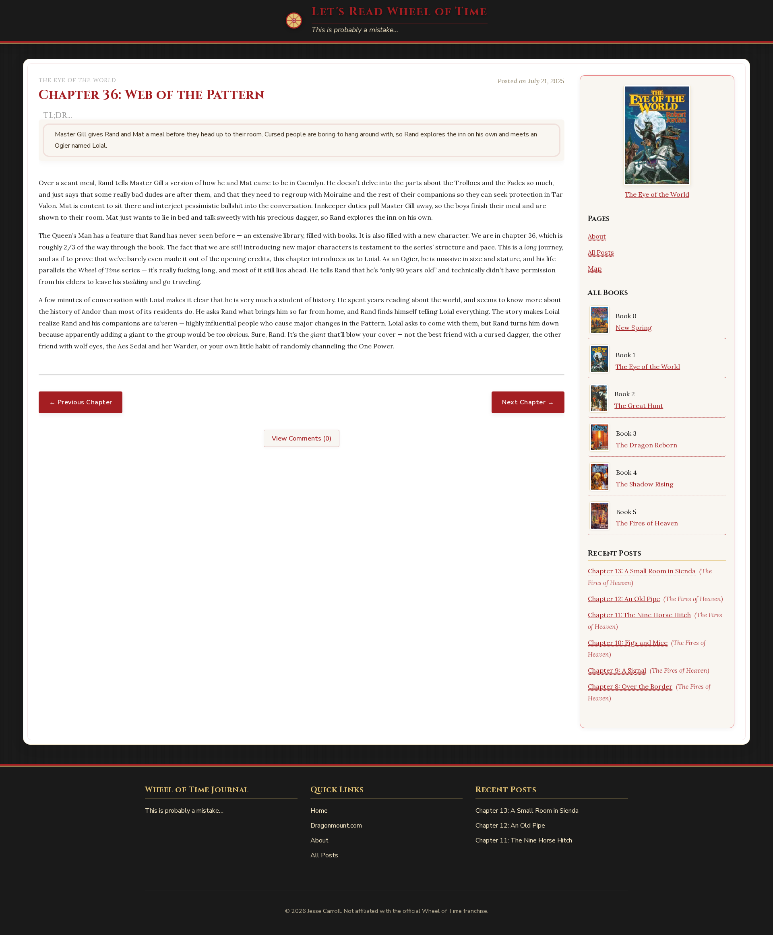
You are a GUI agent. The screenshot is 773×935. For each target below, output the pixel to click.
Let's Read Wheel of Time (400, 12)
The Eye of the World (657, 194)
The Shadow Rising (645, 484)
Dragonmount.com (336, 825)
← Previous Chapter (80, 402)
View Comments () (301, 438)
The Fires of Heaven (647, 523)
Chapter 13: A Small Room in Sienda (642, 571)
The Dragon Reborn (646, 445)
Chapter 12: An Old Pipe (624, 599)
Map (594, 268)
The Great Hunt (638, 406)
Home (319, 810)
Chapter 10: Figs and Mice (628, 642)
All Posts (601, 252)
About (597, 236)
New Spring (634, 327)
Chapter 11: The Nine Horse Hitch (639, 615)
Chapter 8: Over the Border (630, 686)
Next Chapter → (528, 402)
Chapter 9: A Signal (617, 670)
